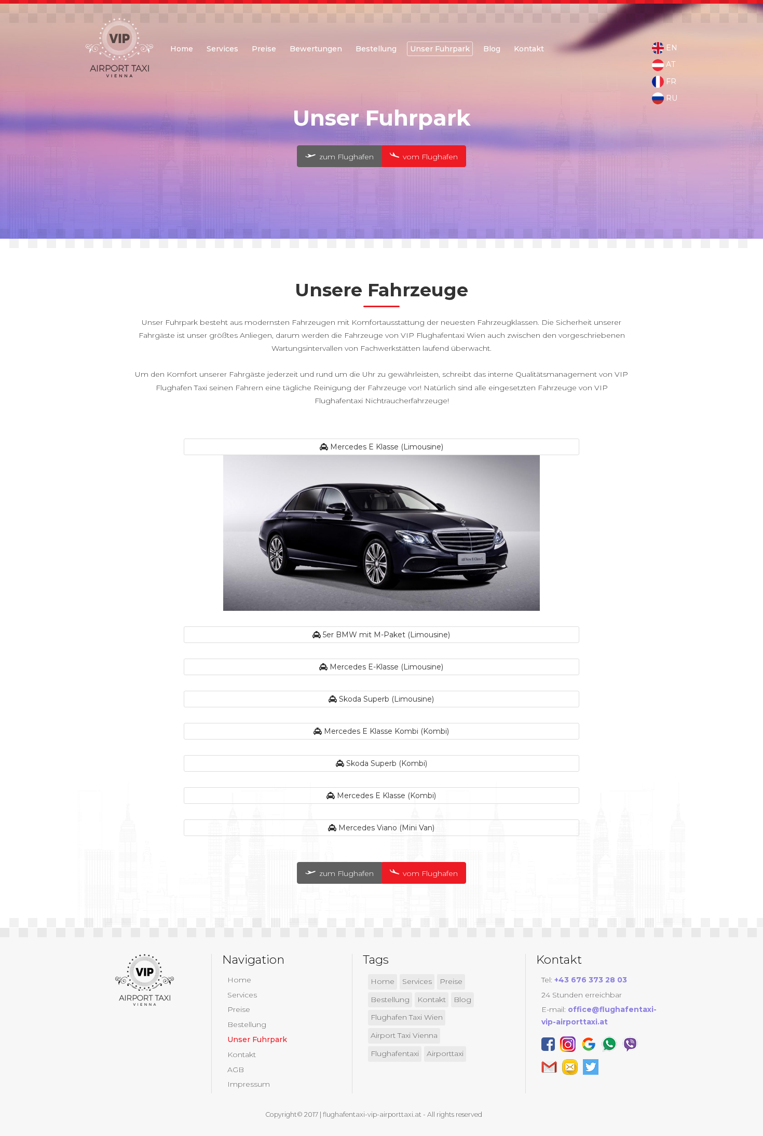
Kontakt (529, 48)
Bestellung (246, 1024)
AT (669, 64)
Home (181, 48)
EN (670, 47)
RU (670, 98)
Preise (264, 48)
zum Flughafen (345, 156)
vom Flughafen (429, 156)
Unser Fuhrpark (440, 48)
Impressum (248, 1084)
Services (222, 48)
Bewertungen (316, 48)
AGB (235, 1069)
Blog (491, 48)
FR (670, 81)
